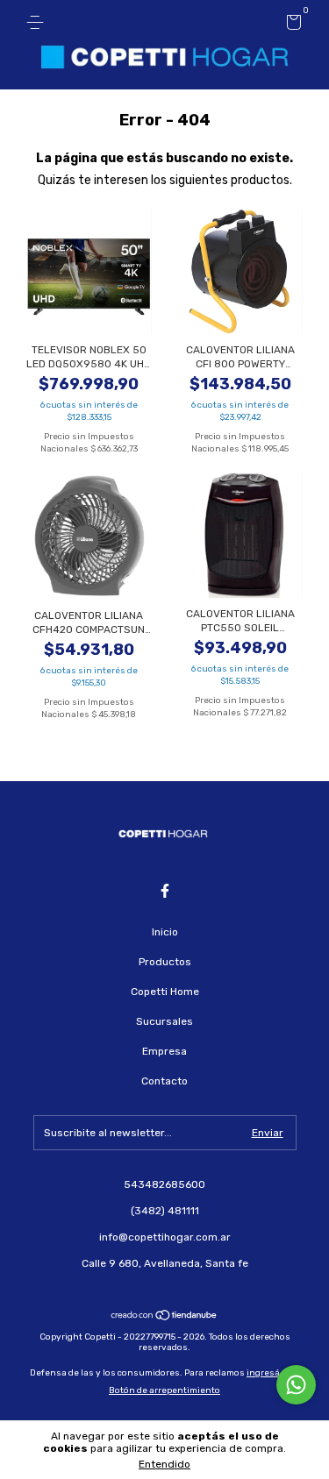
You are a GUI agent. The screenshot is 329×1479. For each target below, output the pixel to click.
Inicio (165, 932)
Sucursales (164, 1021)
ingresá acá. (273, 1373)
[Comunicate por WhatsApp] (296, 1384)
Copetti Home (165, 991)
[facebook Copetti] (165, 891)
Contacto (164, 1081)
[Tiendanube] (164, 1317)
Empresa (164, 1051)
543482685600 (164, 1184)
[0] (291, 25)
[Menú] (38, 23)
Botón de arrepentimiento (164, 1390)
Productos (165, 962)
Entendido (164, 1464)
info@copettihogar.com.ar (165, 1237)
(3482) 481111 (165, 1211)
